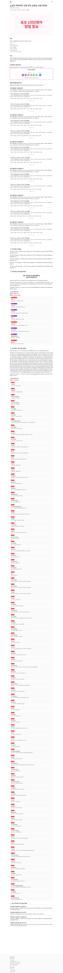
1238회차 (28, 10)
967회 (22, 205)
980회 (25, 178)
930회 (40, 125)
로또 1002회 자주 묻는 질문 (16, 51)
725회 (40, 216)
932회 (35, 205)
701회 (36, 189)
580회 (37, 162)
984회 (18, 178)
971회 (31, 98)
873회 (24, 216)
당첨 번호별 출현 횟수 (15, 45)
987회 (18, 205)
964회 (25, 205)
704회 (21, 242)
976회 (21, 125)
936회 (38, 98)
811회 (15, 135)
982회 (12, 162)
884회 (18, 108)
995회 (15, 205)
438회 (37, 242)
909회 (18, 162)
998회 (15, 98)
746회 (18, 135)
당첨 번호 (12, 44)
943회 (31, 232)
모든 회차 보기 (31, 100)
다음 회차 (23, 10)
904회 (41, 232)
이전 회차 (19, 10)
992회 (15, 152)
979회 (25, 152)
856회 (21, 108)
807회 (21, 162)
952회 (34, 152)
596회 (37, 108)
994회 (15, 178)
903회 (12, 242)
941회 (34, 125)
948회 (28, 205)
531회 (34, 242)
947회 (34, 98)
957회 (35, 178)
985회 (22, 98)
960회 (28, 232)
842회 (30, 216)
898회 (15, 108)
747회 (34, 108)
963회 (12, 189)
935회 (31, 205)
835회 (30, 189)
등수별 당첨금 (13, 47)
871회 (27, 216)
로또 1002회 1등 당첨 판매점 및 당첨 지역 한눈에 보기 (31, 276)
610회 (31, 162)
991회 (15, 125)
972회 (28, 98)
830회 (24, 108)
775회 (28, 108)
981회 (22, 232)
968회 (15, 162)
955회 (31, 152)
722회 (18, 242)
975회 (25, 98)
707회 (33, 189)
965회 (28, 125)
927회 (41, 205)
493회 (33, 135)
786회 (37, 216)
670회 (21, 135)
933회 (38, 232)
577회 (40, 162)
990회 (18, 125)
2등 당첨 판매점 (14, 50)
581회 (34, 162)
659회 (31, 242)
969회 (25, 232)
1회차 (15, 10)
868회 (12, 135)
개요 (11, 42)
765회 (28, 162)
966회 (25, 125)
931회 (37, 125)
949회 (38, 178)
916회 (12, 108)
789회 (33, 216)
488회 (36, 135)
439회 (40, 135)
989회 (18, 98)
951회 (18, 216)
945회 (37, 152)
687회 (25, 242)
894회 (15, 242)
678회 (28, 242)
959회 (15, 189)
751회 (31, 108)
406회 (40, 242)
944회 (40, 152)
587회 (40, 108)
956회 (31, 125)
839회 (27, 189)
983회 (22, 178)
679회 (39, 189)
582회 (27, 135)
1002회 (12, 98)
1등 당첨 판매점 (14, 48)
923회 (41, 98)
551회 (30, 135)
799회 (25, 162)
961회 (28, 152)
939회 (34, 232)
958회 (31, 178)
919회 (21, 189)
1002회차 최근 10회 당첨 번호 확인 (31, 77)
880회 (21, 216)
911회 (24, 189)
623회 (24, 135)
